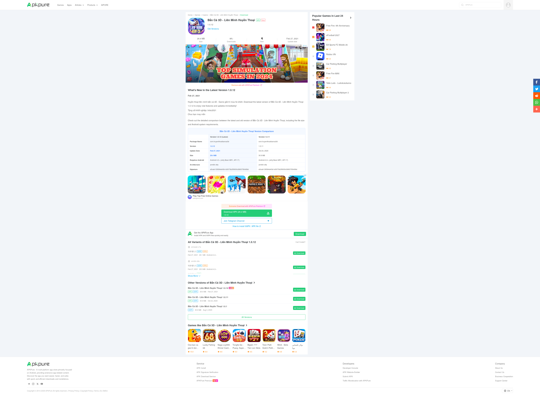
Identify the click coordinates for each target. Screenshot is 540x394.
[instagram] (33, 384)
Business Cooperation (504, 376)
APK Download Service (206, 376)
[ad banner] (247, 63)
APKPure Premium (204, 380)
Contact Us (499, 372)
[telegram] (29, 384)
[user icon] (508, 5)
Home (190, 15)
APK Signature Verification (207, 372)
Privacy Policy (73, 391)
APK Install (201, 368)
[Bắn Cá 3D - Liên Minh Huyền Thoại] (196, 26)
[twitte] (37, 384)
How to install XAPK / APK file (246, 226)
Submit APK (348, 376)
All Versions (247, 317)
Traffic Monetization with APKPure (357, 380)
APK (258, 20)
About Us (499, 368)
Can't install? (300, 242)
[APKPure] (38, 5)
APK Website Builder (351, 372)
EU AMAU (104, 391)
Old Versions (213, 28)
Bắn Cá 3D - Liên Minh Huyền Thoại (224, 15)
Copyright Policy (86, 391)
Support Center (501, 380)
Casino (205, 15)
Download (299, 233)
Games (197, 15)
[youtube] (42, 384)
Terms (96, 391)
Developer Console (350, 368)
